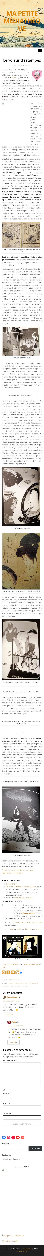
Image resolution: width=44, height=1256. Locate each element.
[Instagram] (8, 1137)
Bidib (28, 65)
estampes (35, 983)
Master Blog (22, 1251)
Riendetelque (12, 997)
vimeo (38, 929)
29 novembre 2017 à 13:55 (11, 1001)
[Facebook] (4, 1137)
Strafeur (22, 898)
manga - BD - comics (14, 979)
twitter (19, 929)
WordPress (27, 1248)
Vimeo (4, 967)
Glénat (3, 986)
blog (11, 929)
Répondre (9, 1015)
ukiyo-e (13, 77)
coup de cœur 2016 (26, 983)
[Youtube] (18, 1137)
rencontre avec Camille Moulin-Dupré (27, 922)
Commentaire (10, 1060)
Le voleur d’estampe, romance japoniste (21, 887)
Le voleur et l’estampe (10, 964)
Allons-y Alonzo (27, 913)
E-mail (6, 1103)
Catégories (6, 1155)
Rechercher (6, 1144)
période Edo (18, 986)
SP (23, 986)
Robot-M (29, 898)
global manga (9, 986)
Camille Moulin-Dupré (31, 964)
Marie (16, 898)
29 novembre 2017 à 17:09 (15, 1026)
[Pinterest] (13, 1137)
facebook (28, 929)
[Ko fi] (22, 1137)
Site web (7, 1113)
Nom (6, 1094)
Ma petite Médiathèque (22, 21)
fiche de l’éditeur (12, 884)
